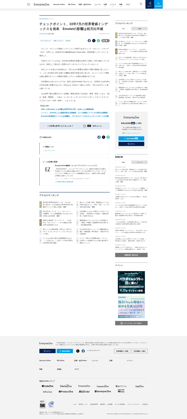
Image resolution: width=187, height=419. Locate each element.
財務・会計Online (85, 4)
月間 (139, 29)
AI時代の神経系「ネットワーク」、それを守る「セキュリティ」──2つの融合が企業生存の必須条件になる (57, 222)
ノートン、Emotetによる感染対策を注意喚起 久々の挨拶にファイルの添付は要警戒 (74, 112)
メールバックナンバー (132, 133)
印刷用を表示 (46, 137)
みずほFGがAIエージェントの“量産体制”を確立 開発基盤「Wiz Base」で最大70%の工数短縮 (94, 231)
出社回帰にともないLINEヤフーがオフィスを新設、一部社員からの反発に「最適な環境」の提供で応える (94, 213)
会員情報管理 (94, 404)
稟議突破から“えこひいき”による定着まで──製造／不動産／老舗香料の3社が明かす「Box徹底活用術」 (94, 222)
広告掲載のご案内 (139, 351)
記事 (105, 4)
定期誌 (59, 369)
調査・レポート (58, 41)
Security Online (59, 4)
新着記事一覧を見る (131, 255)
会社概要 (110, 404)
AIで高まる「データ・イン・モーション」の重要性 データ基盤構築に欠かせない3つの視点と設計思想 (58, 213)
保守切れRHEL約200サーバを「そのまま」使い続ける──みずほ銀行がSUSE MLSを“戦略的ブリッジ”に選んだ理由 (58, 204)
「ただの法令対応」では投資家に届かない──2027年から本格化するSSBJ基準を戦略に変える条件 (131, 223)
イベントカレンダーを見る (132, 323)
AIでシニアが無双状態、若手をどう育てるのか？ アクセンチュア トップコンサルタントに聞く (58, 231)
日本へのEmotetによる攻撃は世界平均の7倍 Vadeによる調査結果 (67, 109)
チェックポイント (45, 41)
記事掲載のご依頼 (122, 351)
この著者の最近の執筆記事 (64, 182)
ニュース (97, 4)
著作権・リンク (83, 404)
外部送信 (145, 404)
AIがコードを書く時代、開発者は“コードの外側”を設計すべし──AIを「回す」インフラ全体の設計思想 (95, 204)
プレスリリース (49, 150)
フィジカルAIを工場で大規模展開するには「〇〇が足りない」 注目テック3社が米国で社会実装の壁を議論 (58, 240)
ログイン (132, 144)
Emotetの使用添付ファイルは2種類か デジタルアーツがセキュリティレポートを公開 (75, 116)
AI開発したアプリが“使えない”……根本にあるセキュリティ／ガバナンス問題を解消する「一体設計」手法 (131, 248)
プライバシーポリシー (133, 404)
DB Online (72, 4)
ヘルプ (75, 404)
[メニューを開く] (28, 4)
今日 (123, 29)
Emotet (68, 41)
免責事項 (102, 404)
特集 (120, 4)
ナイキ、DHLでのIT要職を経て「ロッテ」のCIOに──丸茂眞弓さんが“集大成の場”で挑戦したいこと (94, 240)
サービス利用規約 (120, 404)
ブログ (128, 4)
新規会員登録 (132, 138)
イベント (113, 4)
